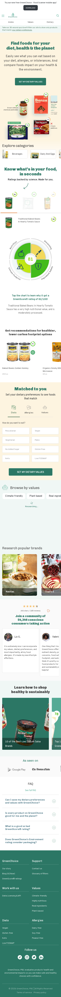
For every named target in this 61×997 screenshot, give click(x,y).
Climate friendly (14, 496)
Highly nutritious (39, 901)
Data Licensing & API (11, 896)
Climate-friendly (39, 896)
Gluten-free (7, 933)
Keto (7, 458)
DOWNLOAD (30, 8)
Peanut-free (37, 938)
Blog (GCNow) (8, 873)
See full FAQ (30, 790)
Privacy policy (40, 992)
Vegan (37, 431)
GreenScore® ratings (12, 879)
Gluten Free (40, 449)
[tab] (14, 411)
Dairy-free (36, 928)
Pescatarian (10, 431)
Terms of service (24, 992)
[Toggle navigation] (4, 15)
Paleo (37, 440)
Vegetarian (10, 440)
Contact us (37, 868)
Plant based (35, 496)
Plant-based (37, 911)
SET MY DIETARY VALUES (30, 472)
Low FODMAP (40, 458)
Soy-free (36, 933)
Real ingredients (39, 906)
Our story (6, 868)
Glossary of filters (40, 873)
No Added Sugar (12, 449)
